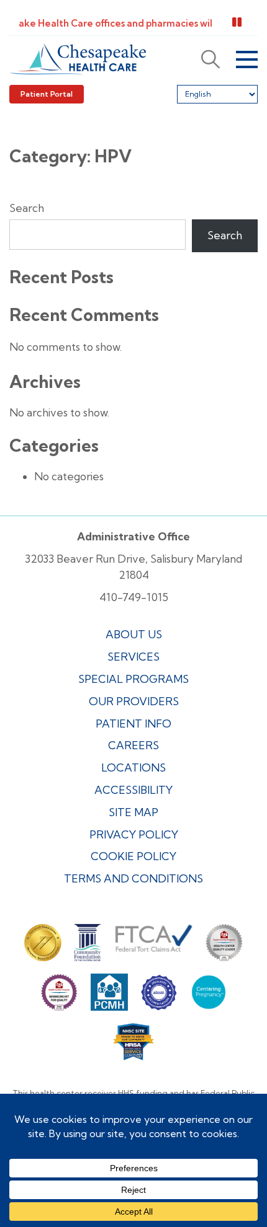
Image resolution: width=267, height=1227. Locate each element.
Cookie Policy (133, 856)
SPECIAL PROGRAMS (133, 678)
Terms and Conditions (133, 878)
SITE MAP (133, 812)
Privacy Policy (133, 834)
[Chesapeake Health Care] (77, 59)
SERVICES (133, 656)
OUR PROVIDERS (134, 701)
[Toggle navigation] (247, 59)
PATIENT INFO (133, 723)
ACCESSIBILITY (133, 789)
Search (26, 207)
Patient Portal (46, 94)
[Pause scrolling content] (236, 22)
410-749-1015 (133, 597)
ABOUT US (134, 634)
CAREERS (133, 745)
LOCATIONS (133, 767)
